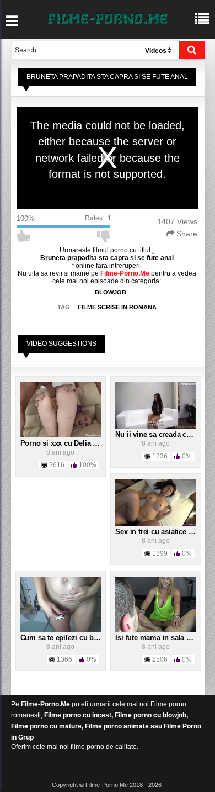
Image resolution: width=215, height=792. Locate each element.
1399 (160, 553)
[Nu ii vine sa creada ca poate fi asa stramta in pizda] (155, 405)
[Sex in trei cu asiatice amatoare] (155, 502)
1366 (64, 659)
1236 (160, 456)
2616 (56, 465)
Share (185, 233)
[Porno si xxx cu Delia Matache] (60, 409)
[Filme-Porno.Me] (107, 18)
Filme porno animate (117, 726)
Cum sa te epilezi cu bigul (63, 637)
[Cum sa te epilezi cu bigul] (60, 604)
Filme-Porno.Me (45, 704)
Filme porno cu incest (77, 715)
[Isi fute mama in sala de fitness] (155, 604)
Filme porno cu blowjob (150, 715)
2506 (160, 659)
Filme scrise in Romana (117, 307)
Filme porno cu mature (46, 726)
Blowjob (110, 292)
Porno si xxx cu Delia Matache (70, 443)
